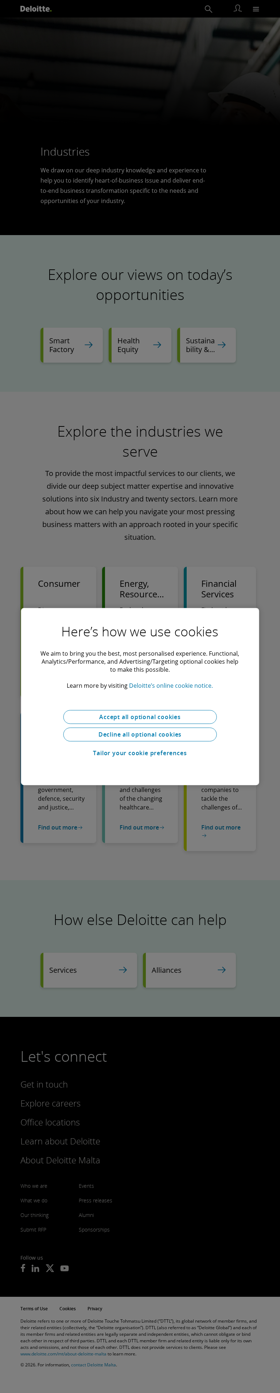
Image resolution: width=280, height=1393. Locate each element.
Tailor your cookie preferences (140, 753)
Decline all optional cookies (140, 734)
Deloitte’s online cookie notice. (171, 686)
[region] (140, 696)
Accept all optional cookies (140, 717)
